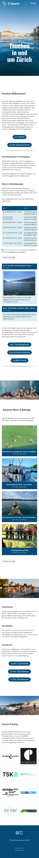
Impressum (19, 848)
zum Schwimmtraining (19, 352)
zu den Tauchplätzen (19, 671)
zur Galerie (19, 137)
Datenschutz (19, 850)
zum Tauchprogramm (19, 344)
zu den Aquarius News (19, 145)
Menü (34, 3)
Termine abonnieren (11, 250)
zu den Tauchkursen (19, 679)
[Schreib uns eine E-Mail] (21, 833)
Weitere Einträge (9, 257)
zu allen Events (19, 360)
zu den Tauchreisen (19, 663)
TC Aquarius (14, 3)
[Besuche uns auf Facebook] (17, 833)
